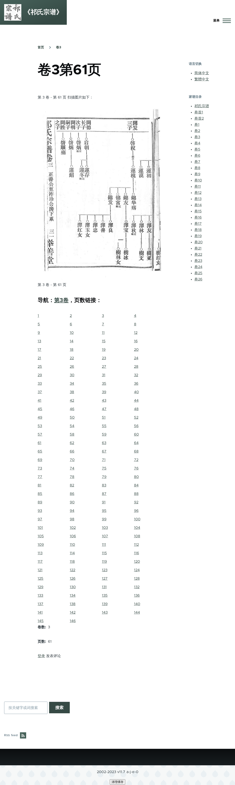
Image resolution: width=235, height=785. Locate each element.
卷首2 (199, 118)
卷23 (198, 261)
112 (136, 544)
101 (40, 528)
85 (40, 494)
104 (137, 528)
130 (73, 587)
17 (39, 349)
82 (72, 485)
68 (136, 451)
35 (104, 383)
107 (105, 536)
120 (137, 561)
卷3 (58, 47)
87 (104, 494)
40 (136, 392)
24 (136, 358)
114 (72, 553)
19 (104, 349)
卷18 (198, 230)
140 (137, 604)
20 (136, 349)
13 (39, 341)
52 (136, 417)
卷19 (198, 236)
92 (136, 502)
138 (73, 604)
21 (39, 358)
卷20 (198, 242)
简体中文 (201, 73)
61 (39, 443)
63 (104, 443)
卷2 (197, 131)
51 (104, 417)
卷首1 (198, 112)
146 (73, 621)
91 (104, 502)
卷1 (196, 124)
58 (72, 434)
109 (41, 544)
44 (136, 400)
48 (136, 409)
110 (72, 544)
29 (40, 375)
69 (40, 460)
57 (40, 434)
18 (71, 349)
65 (40, 451)
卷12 (197, 193)
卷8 (197, 168)
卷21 (197, 248)
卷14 (198, 205)
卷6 (197, 155)
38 (72, 392)
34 (72, 383)
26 (72, 366)
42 (72, 400)
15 (104, 341)
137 (40, 604)
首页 (41, 47)
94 (72, 511)
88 (136, 494)
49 (40, 417)
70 (72, 460)
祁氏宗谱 (201, 106)
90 (72, 502)
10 (72, 333)
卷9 (197, 174)
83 (104, 485)
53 (40, 426)
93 (40, 511)
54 (72, 426)
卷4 (197, 143)
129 (40, 587)
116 (136, 553)
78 (72, 477)
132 (137, 587)
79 (104, 477)
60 (136, 434)
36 (136, 383)
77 (40, 477)
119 (104, 561)
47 (104, 409)
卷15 (198, 211)
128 (137, 578)
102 (73, 528)
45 (40, 409)
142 (73, 612)
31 (103, 375)
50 (72, 417)
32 (136, 375)
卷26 (198, 279)
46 (72, 409)
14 (71, 341)
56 (136, 426)
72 (136, 460)
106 (73, 536)
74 (72, 468)
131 (104, 587)
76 (136, 468)
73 (40, 468)
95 (104, 511)
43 (104, 400)
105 (41, 536)
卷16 (198, 217)
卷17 (198, 223)
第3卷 (61, 300)
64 (136, 443)
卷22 (198, 254)
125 (40, 578)
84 (136, 485)
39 (104, 392)
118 (72, 561)
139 (105, 604)
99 (104, 519)
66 (72, 451)
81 (39, 485)
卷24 (198, 267)
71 (104, 460)
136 (137, 595)
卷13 (197, 199)
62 (72, 443)
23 (104, 358)
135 (105, 595)
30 (72, 375)
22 (72, 358)
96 (136, 511)
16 (136, 341)
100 (137, 519)
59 (104, 434)
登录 (41, 656)
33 (40, 383)
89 (40, 502)
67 (104, 451)
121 (40, 570)
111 (104, 544)
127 (105, 578)
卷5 (197, 149)
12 (135, 333)
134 (73, 595)
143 (105, 612)
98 (72, 519)
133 (40, 595)
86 (72, 494)
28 (136, 366)
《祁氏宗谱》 (43, 12)
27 (104, 366)
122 (72, 570)
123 (104, 570)
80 (136, 477)
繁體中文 (201, 79)
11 (103, 333)
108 (137, 536)
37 (40, 392)
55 (104, 426)
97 (40, 519)
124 (137, 570)
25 (40, 366)
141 (40, 612)
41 (39, 400)
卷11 (197, 186)
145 (41, 621)
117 (40, 561)
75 (104, 468)
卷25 (198, 273)
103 (105, 528)
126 (73, 578)
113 (40, 553)
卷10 (198, 180)
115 (104, 553)
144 (137, 612)
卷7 (197, 162)
